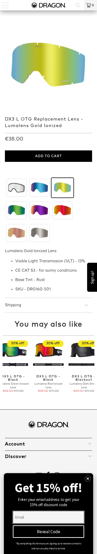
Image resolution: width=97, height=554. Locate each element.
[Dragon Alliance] (48, 5)
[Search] (78, 5)
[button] (88, 478)
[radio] (16, 187)
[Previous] (4, 368)
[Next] (92, 368)
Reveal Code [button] (48, 531)
